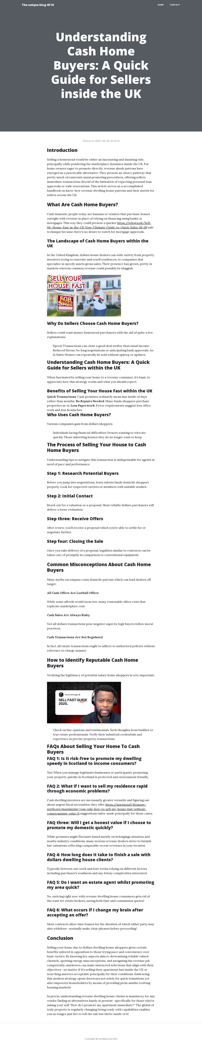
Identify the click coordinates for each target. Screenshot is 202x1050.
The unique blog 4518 (38, 5)
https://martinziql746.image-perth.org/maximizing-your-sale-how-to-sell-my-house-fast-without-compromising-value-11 (96, 809)
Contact (175, 5)
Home (161, 5)
